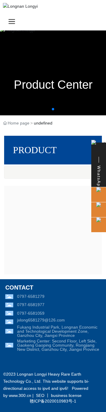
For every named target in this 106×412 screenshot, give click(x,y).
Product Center (53, 84)
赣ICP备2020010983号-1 (53, 401)
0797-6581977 (30, 304)
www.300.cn (20, 395)
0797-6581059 (30, 313)
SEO (40, 395)
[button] (53, 109)
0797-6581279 (30, 296)
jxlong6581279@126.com (41, 320)
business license (66, 395)
